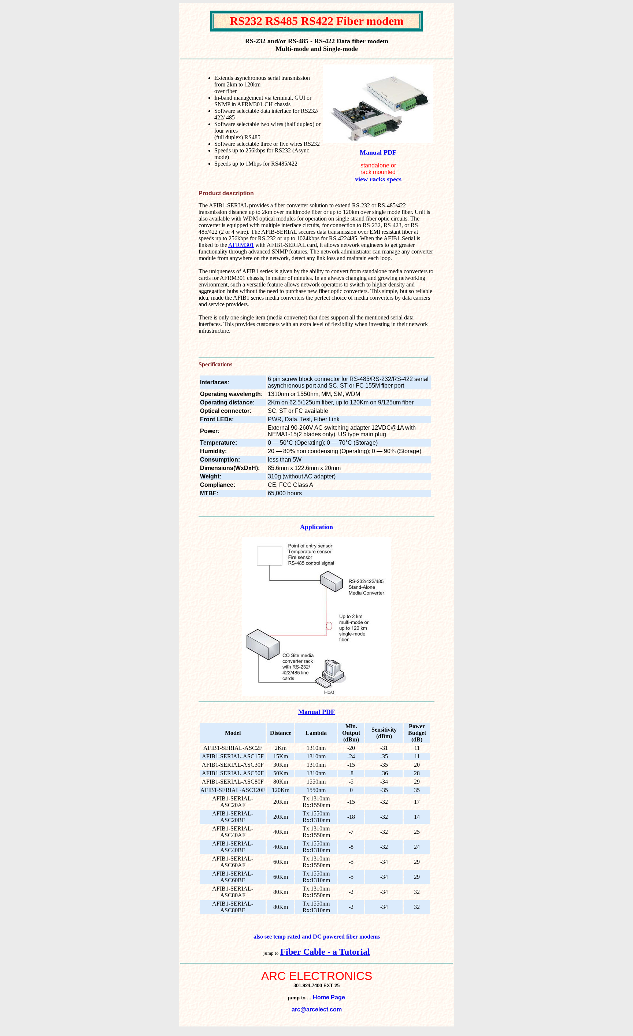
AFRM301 (241, 245)
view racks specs (378, 179)
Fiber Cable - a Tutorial (325, 952)
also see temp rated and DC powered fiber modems (316, 936)
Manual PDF (378, 152)
